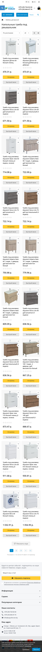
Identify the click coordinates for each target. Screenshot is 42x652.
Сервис (5, 596)
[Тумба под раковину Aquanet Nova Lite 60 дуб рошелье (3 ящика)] (11, 96)
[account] (39, 2)
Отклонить (26, 649)
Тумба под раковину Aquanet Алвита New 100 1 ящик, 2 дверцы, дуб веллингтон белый (31, 364)
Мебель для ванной (12, 20)
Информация (7, 591)
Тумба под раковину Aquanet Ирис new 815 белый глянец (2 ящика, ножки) (31, 465)
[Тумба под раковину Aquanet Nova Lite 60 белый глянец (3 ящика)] (11, 451)
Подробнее (28, 646)
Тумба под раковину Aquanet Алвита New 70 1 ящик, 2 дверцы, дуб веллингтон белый (31, 261)
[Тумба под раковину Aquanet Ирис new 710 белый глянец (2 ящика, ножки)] (11, 399)
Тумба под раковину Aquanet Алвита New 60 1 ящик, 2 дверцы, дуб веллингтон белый (11, 261)
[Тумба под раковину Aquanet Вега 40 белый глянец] (11, 500)
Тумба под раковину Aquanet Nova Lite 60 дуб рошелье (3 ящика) (11, 110)
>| (30, 550)
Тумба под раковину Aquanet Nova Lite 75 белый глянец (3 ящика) (31, 514)
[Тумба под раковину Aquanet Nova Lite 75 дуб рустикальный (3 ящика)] (31, 196)
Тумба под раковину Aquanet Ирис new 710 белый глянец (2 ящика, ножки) (11, 414)
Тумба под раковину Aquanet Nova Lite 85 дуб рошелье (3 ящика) (31, 311)
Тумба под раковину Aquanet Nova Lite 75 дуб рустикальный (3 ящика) (31, 211)
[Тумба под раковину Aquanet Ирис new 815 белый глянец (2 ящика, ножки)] (31, 451)
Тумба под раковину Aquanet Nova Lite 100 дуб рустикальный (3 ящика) (31, 415)
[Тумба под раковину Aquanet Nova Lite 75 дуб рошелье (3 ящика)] (11, 196)
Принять (36, 649)
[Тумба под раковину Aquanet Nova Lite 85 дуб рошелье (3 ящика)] (31, 297)
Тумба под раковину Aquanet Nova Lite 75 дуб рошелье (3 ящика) (11, 211)
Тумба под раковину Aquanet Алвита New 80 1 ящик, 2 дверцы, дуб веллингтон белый (11, 312)
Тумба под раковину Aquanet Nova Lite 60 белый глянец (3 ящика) (11, 465)
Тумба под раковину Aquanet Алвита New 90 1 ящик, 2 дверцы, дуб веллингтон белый (31, 161)
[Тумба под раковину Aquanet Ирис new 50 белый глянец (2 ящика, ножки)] (11, 145)
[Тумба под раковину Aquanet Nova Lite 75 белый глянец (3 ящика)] (31, 500)
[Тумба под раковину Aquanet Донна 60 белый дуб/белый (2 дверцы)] (31, 47)
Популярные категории (12, 602)
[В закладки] (18, 39)
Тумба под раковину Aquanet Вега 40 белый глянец (11, 513)
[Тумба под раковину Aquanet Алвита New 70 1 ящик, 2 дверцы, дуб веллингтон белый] (31, 245)
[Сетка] (34, 33)
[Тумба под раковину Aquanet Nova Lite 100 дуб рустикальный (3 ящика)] (31, 399)
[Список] (38, 33)
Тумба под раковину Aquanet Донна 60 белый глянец (11, 60)
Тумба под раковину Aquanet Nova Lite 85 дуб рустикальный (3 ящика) (11, 363)
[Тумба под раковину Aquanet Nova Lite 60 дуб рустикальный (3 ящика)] (31, 96)
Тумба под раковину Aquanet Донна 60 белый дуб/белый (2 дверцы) (31, 61)
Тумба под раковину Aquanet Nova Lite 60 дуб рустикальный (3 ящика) (31, 110)
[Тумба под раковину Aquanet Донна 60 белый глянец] (11, 47)
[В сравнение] (18, 43)
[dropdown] (3, 2)
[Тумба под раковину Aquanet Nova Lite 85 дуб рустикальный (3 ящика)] (11, 348)
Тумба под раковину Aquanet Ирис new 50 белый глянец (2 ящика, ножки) (11, 160)
